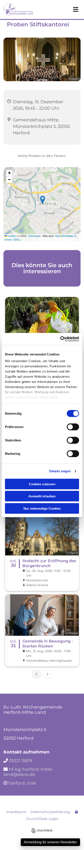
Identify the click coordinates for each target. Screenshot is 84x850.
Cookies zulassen (42, 484)
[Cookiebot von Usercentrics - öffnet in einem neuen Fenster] (60, 339)
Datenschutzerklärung (50, 812)
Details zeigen (60, 471)
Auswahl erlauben (42, 496)
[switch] (73, 426)
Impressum (16, 812)
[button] (66, 9)
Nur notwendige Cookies (42, 508)
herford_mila (22, 783)
